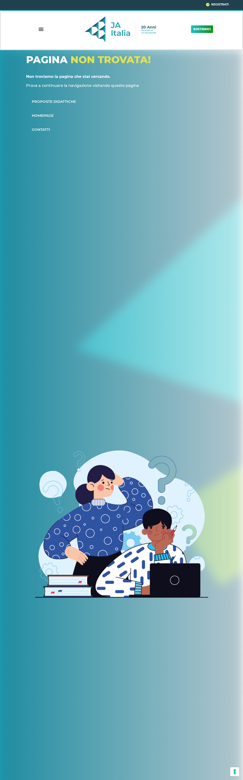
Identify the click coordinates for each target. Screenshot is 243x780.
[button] (41, 29)
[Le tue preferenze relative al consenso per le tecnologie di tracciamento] (234, 771)
